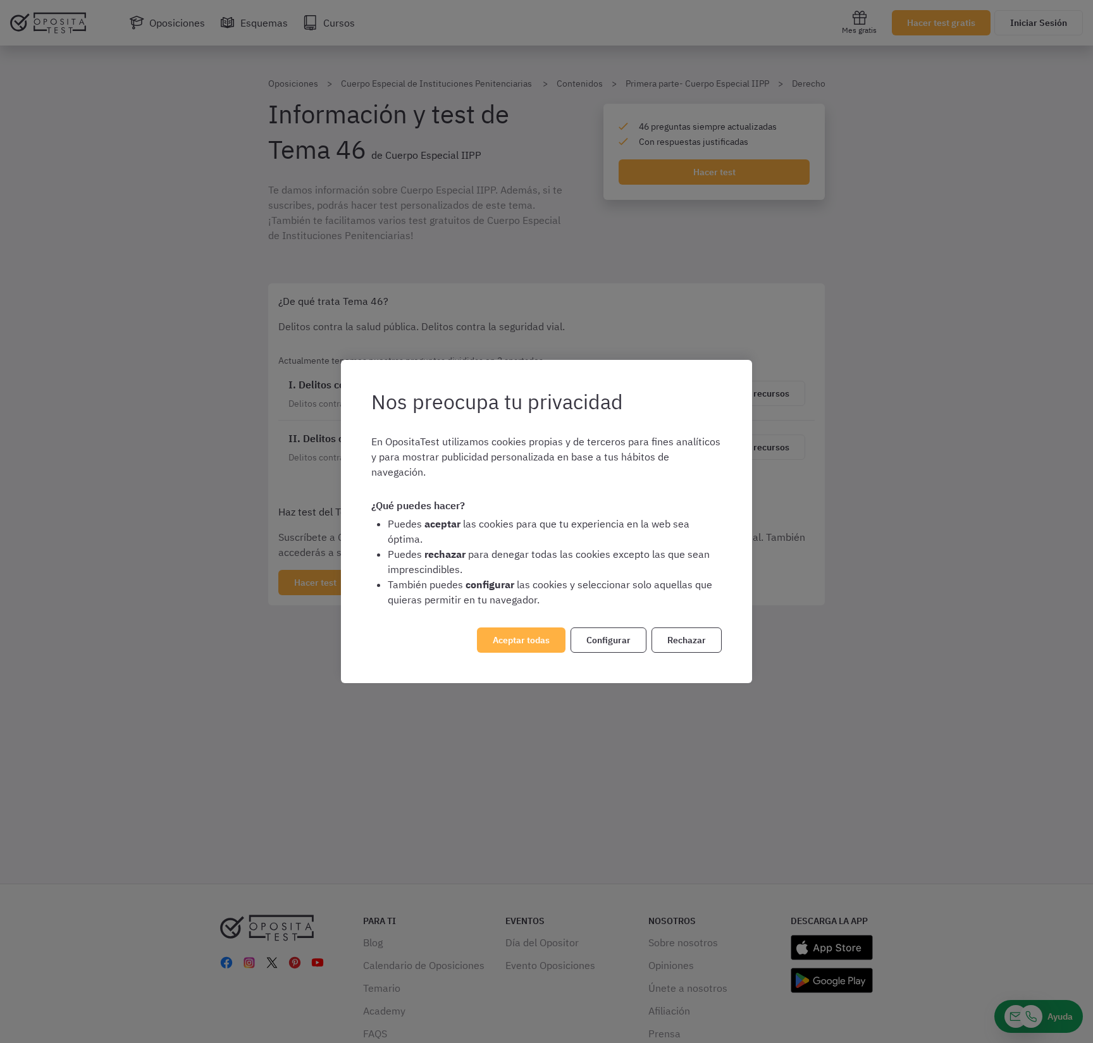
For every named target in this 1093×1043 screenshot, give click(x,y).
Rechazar (686, 640)
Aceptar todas (521, 640)
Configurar (608, 640)
